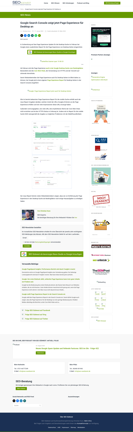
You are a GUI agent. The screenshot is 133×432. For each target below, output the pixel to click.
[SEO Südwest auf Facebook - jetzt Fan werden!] (98, 293)
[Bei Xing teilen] (32, 35)
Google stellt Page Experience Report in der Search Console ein (43, 294)
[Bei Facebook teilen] (25, 35)
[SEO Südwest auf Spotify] (104, 293)
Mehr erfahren (21, 388)
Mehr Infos (88, 421)
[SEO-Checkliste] (101, 37)
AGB (59, 427)
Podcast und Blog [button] (83, 3)
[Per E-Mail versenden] (39, 35)
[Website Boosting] (101, 246)
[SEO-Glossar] (101, 321)
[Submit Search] (40, 405)
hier (76, 217)
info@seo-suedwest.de (27, 371)
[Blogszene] (101, 177)
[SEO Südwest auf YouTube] (101, 309)
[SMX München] (101, 140)
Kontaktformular (82, 423)
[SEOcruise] (101, 156)
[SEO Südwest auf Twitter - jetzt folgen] (98, 305)
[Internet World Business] (101, 255)
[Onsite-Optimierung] (101, 113)
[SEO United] (101, 260)
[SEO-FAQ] (101, 200)
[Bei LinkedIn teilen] (28, 35)
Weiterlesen (40, 353)
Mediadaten (81, 427)
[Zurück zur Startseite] (22, 3)
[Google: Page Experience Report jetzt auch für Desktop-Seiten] (51, 91)
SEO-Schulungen (68, 3)
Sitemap (73, 427)
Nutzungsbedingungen (43, 242)
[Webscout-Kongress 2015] (101, 148)
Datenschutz (52, 427)
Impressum (65, 427)
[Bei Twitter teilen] (21, 35)
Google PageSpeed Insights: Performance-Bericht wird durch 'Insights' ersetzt (48, 269)
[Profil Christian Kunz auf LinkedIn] (104, 299)
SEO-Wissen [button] (55, 3)
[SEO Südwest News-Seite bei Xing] (104, 305)
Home (46, 3)
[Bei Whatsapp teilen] (35, 35)
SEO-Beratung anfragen (112, 3)
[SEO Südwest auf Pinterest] (98, 299)
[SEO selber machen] (101, 225)
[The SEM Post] (101, 272)
